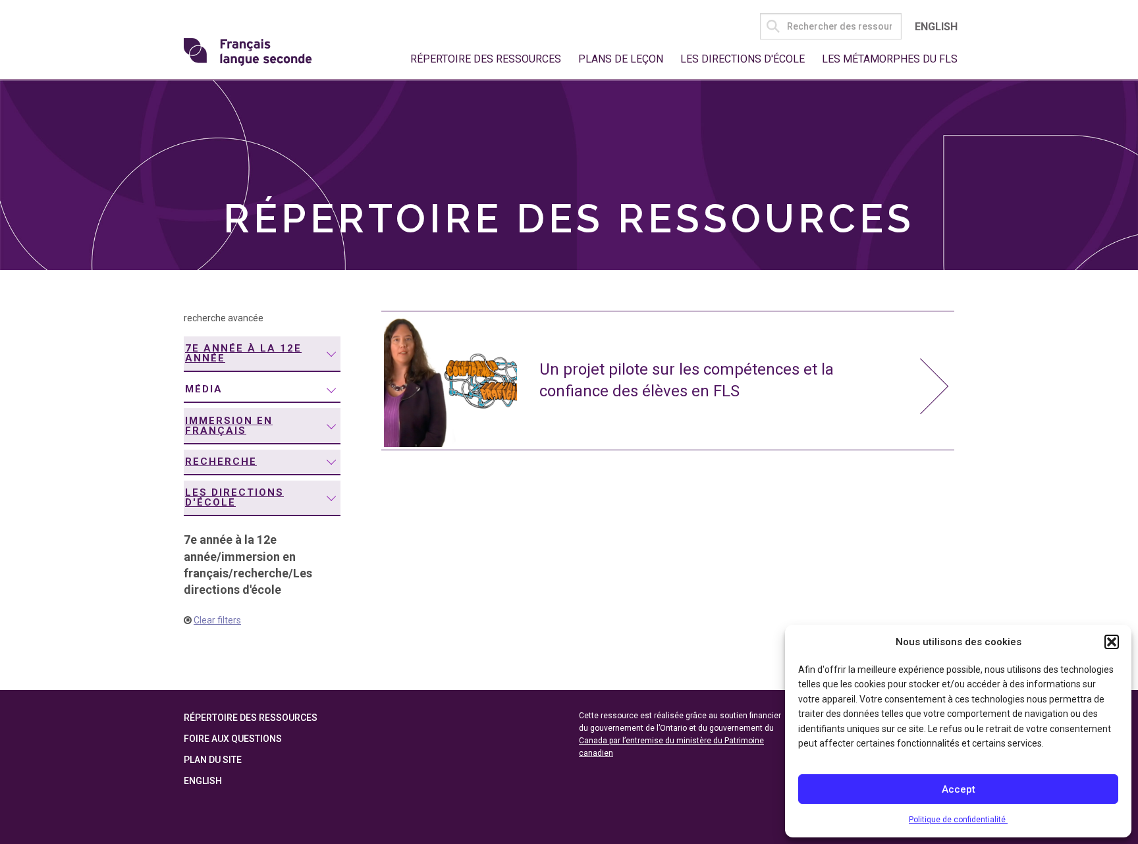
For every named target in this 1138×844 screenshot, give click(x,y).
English (936, 26)
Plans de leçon (620, 59)
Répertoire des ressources (485, 59)
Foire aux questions (233, 738)
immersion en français (229, 425)
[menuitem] (262, 354)
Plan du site (213, 759)
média (204, 389)
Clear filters (217, 620)
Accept (958, 789)
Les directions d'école (742, 59)
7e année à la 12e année (243, 353)
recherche (221, 461)
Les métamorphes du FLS (890, 59)
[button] (1111, 641)
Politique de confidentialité (958, 819)
